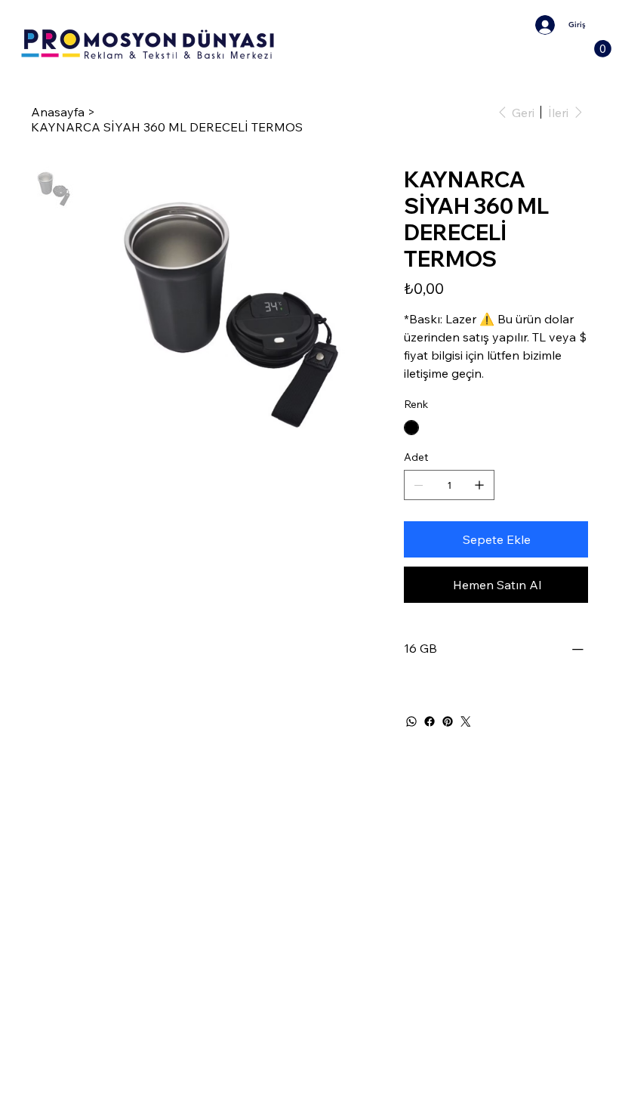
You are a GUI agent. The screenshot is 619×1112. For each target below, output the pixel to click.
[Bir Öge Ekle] (479, 485)
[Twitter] (465, 721)
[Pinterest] (447, 721)
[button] (602, 48)
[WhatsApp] (411, 721)
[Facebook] (429, 721)
